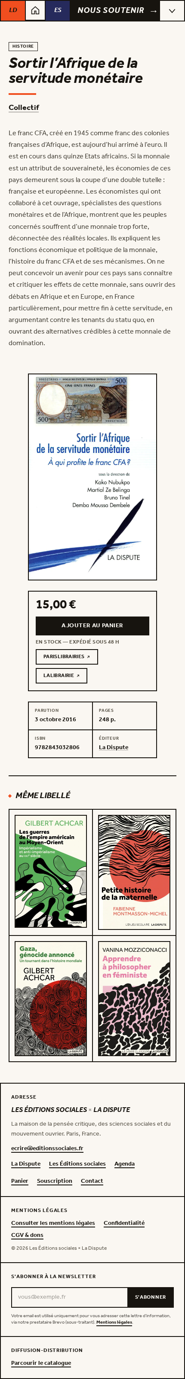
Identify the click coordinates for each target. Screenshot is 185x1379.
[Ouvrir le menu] (172, 11)
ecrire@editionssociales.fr (47, 1149)
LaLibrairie (65, 677)
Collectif (24, 107)
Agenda (124, 1164)
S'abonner (150, 1297)
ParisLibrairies (70, 658)
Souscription (54, 1181)
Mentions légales (114, 1322)
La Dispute (25, 1164)
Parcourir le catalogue (41, 1363)
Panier (19, 1181)
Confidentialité (124, 1223)
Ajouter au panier (92, 626)
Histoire (23, 47)
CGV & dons (27, 1235)
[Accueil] (35, 10)
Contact (92, 1181)
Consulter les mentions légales (53, 1223)
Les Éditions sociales (77, 1164)
